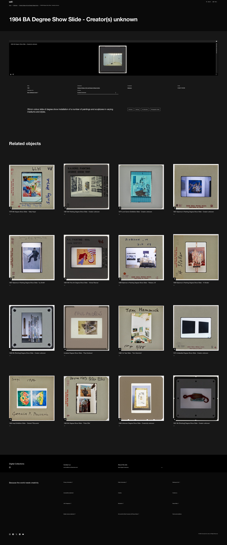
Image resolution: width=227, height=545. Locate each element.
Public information (122, 482)
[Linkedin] (19, 534)
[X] (16, 534)
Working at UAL (175, 482)
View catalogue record (32, 92)
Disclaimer (120, 503)
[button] (208, 1)
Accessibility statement (68, 492)
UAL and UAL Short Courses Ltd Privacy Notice (128, 514)
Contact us (174, 492)
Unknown (130, 88)
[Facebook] (13, 534)
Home (10, 5)
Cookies (120, 492)
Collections (15, 5)
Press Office (175, 503)
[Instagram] (10, 467)
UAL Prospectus (67, 503)
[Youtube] (23, 534)
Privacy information (68, 482)
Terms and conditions (177, 514)
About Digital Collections (123, 467)
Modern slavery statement (69, 514)
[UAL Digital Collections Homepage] (11, 2)
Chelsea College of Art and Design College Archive (28, 5)
